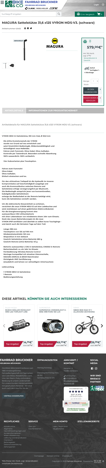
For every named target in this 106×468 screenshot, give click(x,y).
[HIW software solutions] (98, 461)
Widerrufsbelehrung (12, 435)
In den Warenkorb (90, 90)
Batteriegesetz (9, 442)
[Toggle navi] (2, 2)
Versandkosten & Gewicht (90, 59)
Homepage (39, 456)
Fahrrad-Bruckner (74, 461)
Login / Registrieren (60, 426)
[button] (102, 326)
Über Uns (32, 426)
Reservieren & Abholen (90, 99)
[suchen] (59, 14)
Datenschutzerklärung (12, 444)
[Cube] (30, 8)
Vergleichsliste (58, 429)
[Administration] (103, 461)
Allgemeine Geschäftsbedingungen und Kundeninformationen (14, 431)
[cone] (54, 8)
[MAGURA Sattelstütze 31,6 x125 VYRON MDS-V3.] (22, 49)
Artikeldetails (14, 110)
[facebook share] (28, 28)
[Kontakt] (103, 5)
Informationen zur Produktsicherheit (53, 110)
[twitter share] (31, 28)
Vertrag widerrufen (14, 396)
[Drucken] (25, 28)
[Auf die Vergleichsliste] (85, 42)
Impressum (8, 440)
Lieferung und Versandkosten (15, 438)
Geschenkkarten (34, 429)
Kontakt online (9, 426)
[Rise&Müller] (42, 8)
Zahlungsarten (9, 447)
